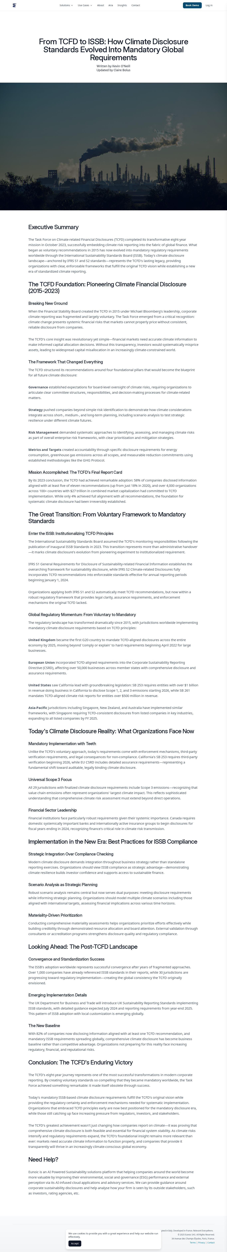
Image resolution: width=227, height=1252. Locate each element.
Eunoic (33, 1172)
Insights (122, 5)
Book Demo (192, 5)
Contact (135, 5)
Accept (75, 1243)
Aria (111, 5)
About (100, 5)
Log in (209, 5)
